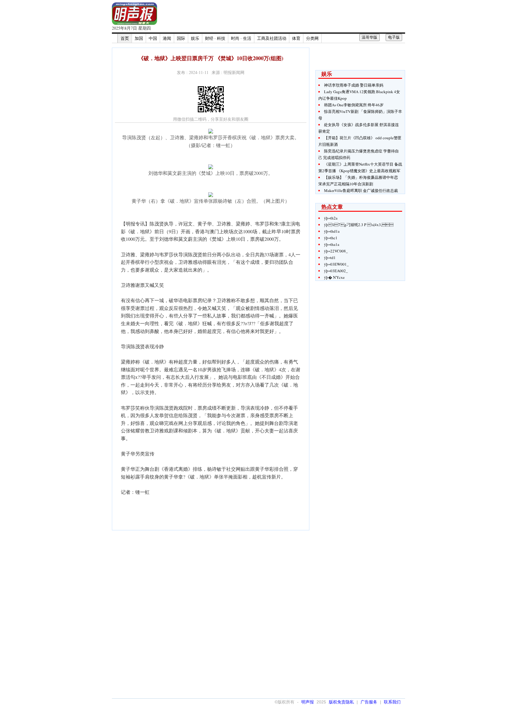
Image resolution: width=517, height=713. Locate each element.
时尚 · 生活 (241, 38)
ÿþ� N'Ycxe (334, 277)
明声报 (307, 702)
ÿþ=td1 (330, 257)
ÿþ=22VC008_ (336, 251)
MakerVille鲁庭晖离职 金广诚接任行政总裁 (361, 190)
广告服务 (369, 702)
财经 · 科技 (215, 38)
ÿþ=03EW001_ (336, 264)
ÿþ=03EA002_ (336, 270)
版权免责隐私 (341, 702)
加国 (139, 38)
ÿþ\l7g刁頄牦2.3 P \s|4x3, (358, 224)
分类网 (312, 38)
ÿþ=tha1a (331, 244)
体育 (296, 38)
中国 (153, 38)
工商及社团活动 (271, 38)
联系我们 (392, 702)
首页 (125, 38)
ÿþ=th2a (330, 218)
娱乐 (195, 38)
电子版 (394, 37)
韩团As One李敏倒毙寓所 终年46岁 (354, 105)
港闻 (167, 38)
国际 (181, 38)
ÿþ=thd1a (332, 231)
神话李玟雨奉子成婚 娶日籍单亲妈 (353, 85)
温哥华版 (369, 37)
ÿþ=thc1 (330, 237)
